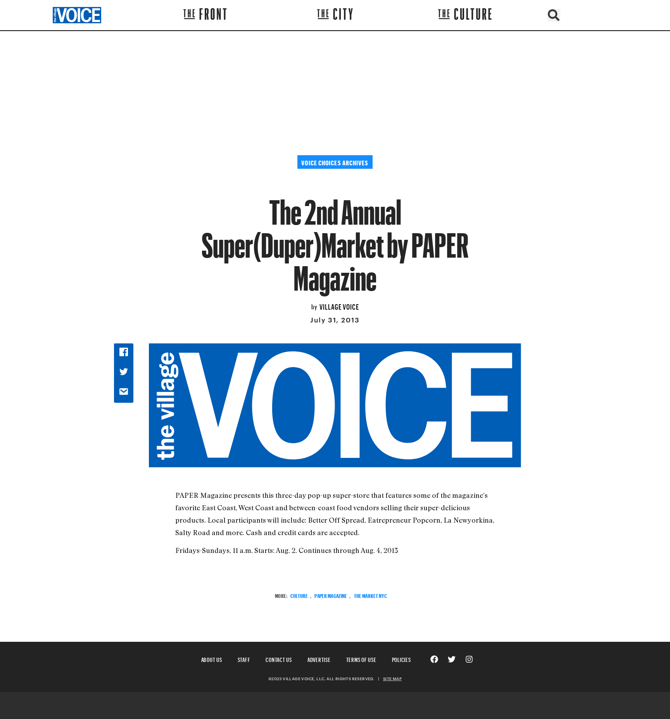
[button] (553, 15)
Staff (244, 658)
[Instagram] (469, 659)
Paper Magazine (330, 595)
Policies (401, 658)
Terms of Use (361, 658)
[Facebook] (434, 659)
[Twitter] (451, 659)
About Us (211, 658)
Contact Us (279, 658)
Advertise (319, 658)
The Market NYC (370, 595)
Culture (299, 595)
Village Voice (339, 306)
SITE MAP (392, 678)
